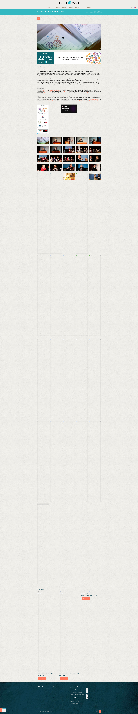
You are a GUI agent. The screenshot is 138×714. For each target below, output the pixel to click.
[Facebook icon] (95, 711)
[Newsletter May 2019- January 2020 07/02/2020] (3, 710)
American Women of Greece (95, 99)
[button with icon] (87, 689)
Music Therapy (81, 92)
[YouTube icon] (97, 711)
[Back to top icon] (100, 711)
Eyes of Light (49, 91)
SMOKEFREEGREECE (65, 91)
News (99, 11)
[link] (43, 119)
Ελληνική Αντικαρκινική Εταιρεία (76, 692)
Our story (39, 689)
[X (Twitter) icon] (96, 711)
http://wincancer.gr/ (80, 87)
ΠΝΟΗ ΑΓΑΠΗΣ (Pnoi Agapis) (55, 90)
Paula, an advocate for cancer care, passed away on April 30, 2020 (90, 594)
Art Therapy (45, 92)
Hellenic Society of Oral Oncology (80, 100)
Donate (55, 689)
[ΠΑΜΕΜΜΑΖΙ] (69, 2)
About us (39, 690)
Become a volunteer (57, 690)
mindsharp (50, 711)
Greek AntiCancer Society (93, 100)
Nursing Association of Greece (49, 100)
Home (95, 11)
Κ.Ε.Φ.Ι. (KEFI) (45, 90)
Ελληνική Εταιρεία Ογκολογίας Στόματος (78, 694)
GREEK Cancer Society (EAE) (75, 703)
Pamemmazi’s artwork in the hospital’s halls (45, 674)
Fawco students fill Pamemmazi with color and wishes (69, 674)
